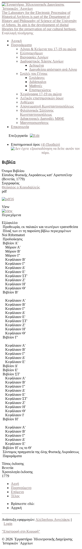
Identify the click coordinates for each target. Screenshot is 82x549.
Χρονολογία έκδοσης (17, 472)
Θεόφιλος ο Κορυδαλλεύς (21, 187)
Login (8, 524)
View (6, 207)
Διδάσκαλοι (37, 82)
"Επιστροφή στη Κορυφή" (21, 531)
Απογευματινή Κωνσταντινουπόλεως (47, 106)
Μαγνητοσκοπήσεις (34, 123)
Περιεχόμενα (11, 215)
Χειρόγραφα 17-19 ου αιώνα (41, 94)
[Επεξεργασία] (33, 136)
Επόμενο (17, 492)
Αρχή (15, 484)
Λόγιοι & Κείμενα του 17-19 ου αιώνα (48, 49)
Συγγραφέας (10, 183)
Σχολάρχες (37, 78)
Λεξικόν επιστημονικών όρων (42, 98)
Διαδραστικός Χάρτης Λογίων (42, 61)
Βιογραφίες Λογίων (34, 57)
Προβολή (50, 144)
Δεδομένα (36, 65)
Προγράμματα (21, 45)
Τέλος (15, 496)
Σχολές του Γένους (33, 73)
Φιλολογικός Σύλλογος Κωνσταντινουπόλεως (37, 112)
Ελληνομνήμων (31, 53)
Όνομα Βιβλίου (13, 171)
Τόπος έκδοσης (13, 464)
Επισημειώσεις (40, 90)
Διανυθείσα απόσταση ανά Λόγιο (53, 69)
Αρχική (16, 41)
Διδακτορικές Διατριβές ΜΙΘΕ (42, 118)
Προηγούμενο (21, 488)
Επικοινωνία (20, 127)
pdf (4, 191)
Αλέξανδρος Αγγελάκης (53, 519)
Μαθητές (35, 86)
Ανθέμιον (27, 102)
